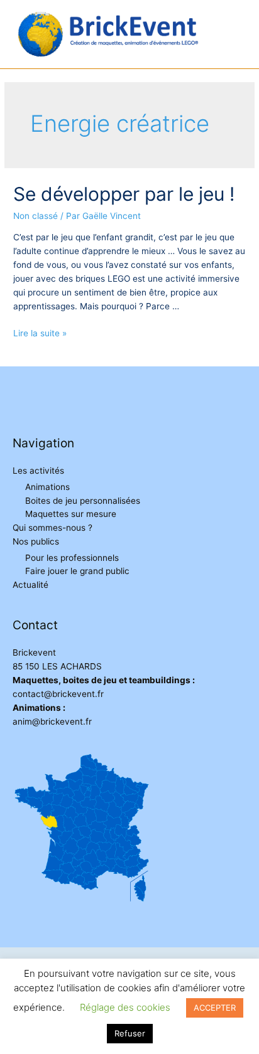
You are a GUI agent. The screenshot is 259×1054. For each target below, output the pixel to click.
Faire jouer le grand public (77, 571)
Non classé (35, 216)
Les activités (38, 471)
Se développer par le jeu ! (123, 194)
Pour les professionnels (72, 558)
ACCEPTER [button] (215, 1008)
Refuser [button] (129, 1033)
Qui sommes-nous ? (52, 528)
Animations (47, 487)
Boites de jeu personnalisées (82, 501)
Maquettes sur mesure (70, 514)
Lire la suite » (40, 333)
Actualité (30, 585)
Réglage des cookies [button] (125, 1007)
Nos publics (36, 541)
